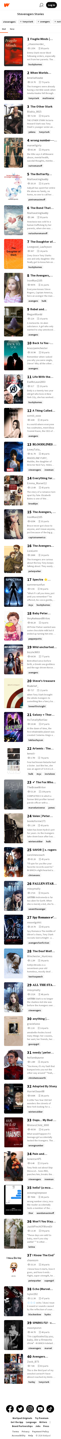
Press (46, 1426)
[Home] (20, 5)
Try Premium (41, 1418)
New (12, 28)
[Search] (41, 5)
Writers (43, 1422)
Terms (15, 1431)
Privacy (25, 1431)
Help (30, 1435)
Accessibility (18, 1435)
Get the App (17, 1422)
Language (31, 1422)
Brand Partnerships (22, 1426)
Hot (4, 28)
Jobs (37, 1426)
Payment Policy (40, 1431)
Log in (51, 5)
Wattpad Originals (22, 1418)
